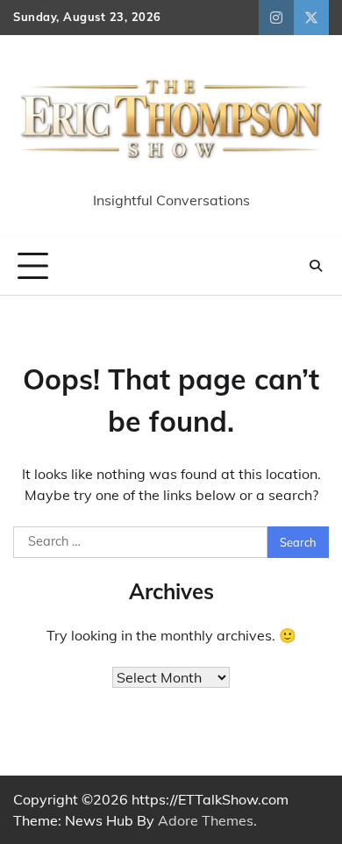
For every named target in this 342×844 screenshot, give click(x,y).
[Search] (316, 266)
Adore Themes (205, 820)
